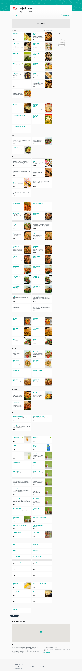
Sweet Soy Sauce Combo (38, 223)
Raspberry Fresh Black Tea (18, 498)
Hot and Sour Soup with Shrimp (19, 126)
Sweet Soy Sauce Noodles (16, 224)
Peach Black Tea (16, 471)
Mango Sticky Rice (15, 584)
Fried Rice (15, 351)
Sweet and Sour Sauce (37, 556)
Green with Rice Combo (36, 339)
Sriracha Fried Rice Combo (36, 380)
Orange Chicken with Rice (16, 393)
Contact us (19, 666)
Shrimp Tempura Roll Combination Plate (16, 181)
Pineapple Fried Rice (16, 361)
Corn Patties (15, 82)
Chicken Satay (36, 82)
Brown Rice (15, 544)
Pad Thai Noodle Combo (38, 203)
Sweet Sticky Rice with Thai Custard (36, 592)
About (17, 15)
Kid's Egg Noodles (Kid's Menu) (18, 416)
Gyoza (34, 73)
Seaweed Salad (16, 53)
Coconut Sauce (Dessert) (18, 573)
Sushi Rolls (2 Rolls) (35, 161)
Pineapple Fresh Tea (17, 508)
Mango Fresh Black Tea (17, 488)
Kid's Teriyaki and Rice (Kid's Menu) (19, 425)
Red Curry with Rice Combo (36, 319)
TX (15, 664)
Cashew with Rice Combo (36, 257)
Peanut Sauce (36, 550)
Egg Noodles (15, 233)
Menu (13, 15)
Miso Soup (15, 104)
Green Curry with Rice (16, 339)
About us (13, 666)
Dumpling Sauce (36, 562)
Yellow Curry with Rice (16, 329)
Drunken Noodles (16, 213)
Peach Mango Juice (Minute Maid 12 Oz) (20, 526)
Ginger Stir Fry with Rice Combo (39, 296)
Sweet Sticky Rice (16, 556)
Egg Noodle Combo (35, 234)
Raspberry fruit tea (36, 489)
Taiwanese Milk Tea (36, 509)
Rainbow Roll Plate (16, 170)
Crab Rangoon (15, 73)
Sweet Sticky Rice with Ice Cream (39, 583)
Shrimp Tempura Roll (36, 171)
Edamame (15, 63)
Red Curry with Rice (16, 319)
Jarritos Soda (36, 532)
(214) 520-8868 (22, 12)
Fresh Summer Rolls (36, 44)
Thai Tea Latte (16, 437)
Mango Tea (35, 480)
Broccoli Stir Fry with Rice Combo (39, 305)
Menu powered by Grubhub (48, 30)
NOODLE (14, 568)
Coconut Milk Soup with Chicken (35, 105)
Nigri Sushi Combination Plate (18, 190)
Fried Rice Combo (36, 351)
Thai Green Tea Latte (17, 532)
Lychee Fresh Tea (36, 453)
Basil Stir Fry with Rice (16, 247)
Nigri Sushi (35, 179)
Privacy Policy (32, 666)
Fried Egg (35, 573)
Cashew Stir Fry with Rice (16, 257)
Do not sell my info (52, 666)
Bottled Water (15, 445)
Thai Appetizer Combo (36, 54)
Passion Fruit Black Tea (17, 480)
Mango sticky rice (16, 599)
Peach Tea (35, 462)
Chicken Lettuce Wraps (16, 44)
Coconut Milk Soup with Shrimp (19, 115)
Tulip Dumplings (16, 33)
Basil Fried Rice (16, 370)
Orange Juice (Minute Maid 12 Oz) (39, 517)
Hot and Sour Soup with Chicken (35, 116)
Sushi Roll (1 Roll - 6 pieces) (18, 160)
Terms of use (25, 666)
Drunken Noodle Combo (36, 214)
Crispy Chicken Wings (16, 91)
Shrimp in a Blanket (35, 64)
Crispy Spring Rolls (35, 34)
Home (13, 664)
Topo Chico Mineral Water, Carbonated (38, 526)
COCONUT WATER (35, 446)
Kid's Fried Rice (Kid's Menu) (38, 416)
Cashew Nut (35, 544)
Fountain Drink (36, 437)
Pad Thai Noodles (16, 203)
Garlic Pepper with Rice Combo (36, 287)
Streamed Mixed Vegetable (18, 562)
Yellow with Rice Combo (36, 329)
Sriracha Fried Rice (15, 380)
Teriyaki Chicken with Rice (16, 403)
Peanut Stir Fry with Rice (16, 267)
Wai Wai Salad (15, 138)
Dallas (17, 664)
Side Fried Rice (36, 568)
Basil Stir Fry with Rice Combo (36, 247)
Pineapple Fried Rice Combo (36, 361)
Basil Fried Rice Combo (37, 370)
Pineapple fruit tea (36, 499)
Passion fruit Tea (36, 471)
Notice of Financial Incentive (42, 666)
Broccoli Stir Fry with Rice (18, 305)
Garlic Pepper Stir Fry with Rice (16, 287)
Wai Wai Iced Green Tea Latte (16, 454)
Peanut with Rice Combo (36, 267)
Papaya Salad (15, 147)
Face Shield (15, 609)
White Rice (15, 550)
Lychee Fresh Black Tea (17, 462)
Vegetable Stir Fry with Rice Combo (36, 277)
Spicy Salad (35, 138)
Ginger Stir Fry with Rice (17, 296)
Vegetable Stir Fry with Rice (16, 277)
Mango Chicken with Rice (36, 393)
